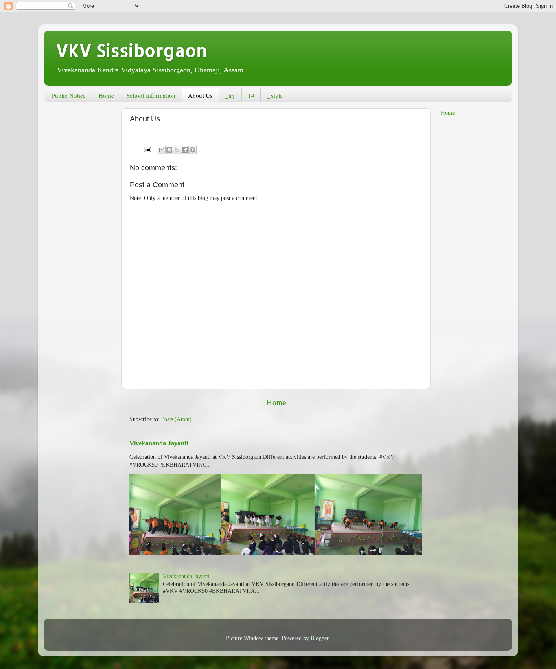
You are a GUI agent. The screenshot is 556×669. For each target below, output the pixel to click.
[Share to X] (177, 150)
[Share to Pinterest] (192, 150)
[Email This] (162, 150)
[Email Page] (147, 149)
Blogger (319, 638)
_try (230, 95)
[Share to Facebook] (185, 150)
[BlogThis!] (169, 150)
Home (106, 95)
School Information (151, 95)
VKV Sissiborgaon (131, 50)
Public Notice (69, 95)
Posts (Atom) (176, 419)
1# (251, 95)
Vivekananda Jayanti (158, 443)
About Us (200, 95)
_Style (275, 95)
